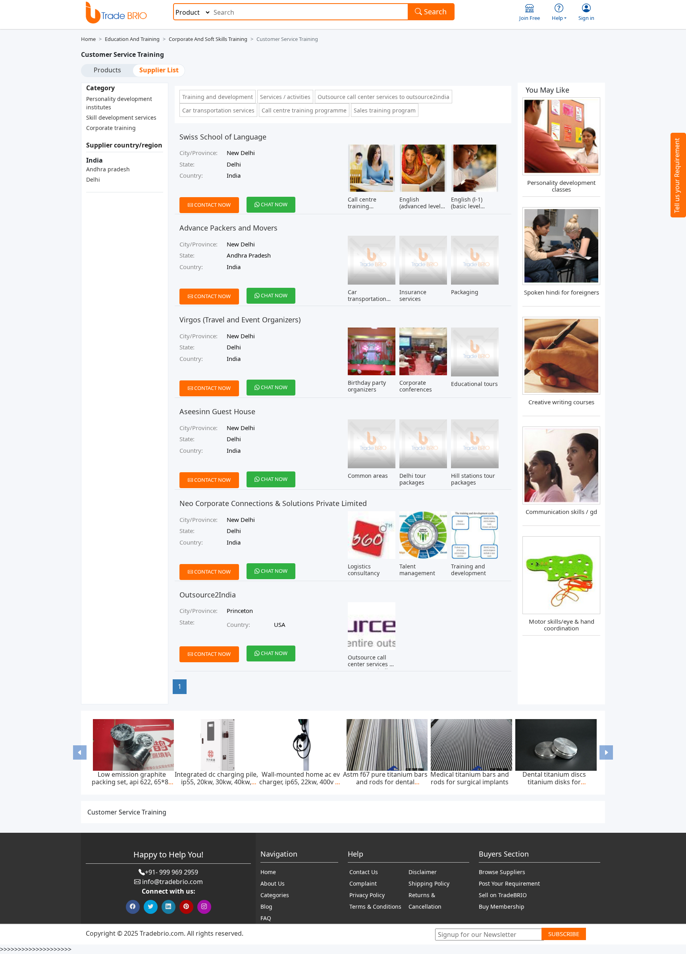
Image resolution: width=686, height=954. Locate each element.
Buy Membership (501, 906)
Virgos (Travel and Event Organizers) (240, 319)
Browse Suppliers (502, 872)
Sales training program (385, 110)
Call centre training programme (304, 110)
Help (557, 17)
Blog (266, 906)
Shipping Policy (429, 883)
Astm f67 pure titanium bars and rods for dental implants (385, 782)
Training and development (217, 97)
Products (107, 70)
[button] (79, 752)
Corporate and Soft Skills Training (208, 39)
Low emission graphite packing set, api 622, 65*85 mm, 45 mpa (132, 782)
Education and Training (132, 39)
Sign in (586, 17)
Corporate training (111, 128)
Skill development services (121, 117)
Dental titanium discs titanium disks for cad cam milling (554, 782)
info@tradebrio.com (172, 881)
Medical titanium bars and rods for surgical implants (469, 778)
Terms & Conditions (375, 906)
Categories (274, 895)
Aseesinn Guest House (217, 411)
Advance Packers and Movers (228, 228)
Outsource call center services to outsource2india (383, 97)
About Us (272, 883)
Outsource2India (207, 594)
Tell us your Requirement (677, 175)
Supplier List (159, 70)
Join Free (529, 17)
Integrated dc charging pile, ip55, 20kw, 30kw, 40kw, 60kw (216, 782)
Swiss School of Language (222, 137)
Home (88, 39)
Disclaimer (423, 872)
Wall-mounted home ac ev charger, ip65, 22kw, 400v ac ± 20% (300, 782)
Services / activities (285, 97)
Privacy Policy (367, 895)
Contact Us (363, 872)
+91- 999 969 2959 (171, 872)
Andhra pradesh (108, 169)
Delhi (93, 179)
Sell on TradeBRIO (503, 895)
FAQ (265, 918)
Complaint (363, 883)
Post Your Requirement (509, 883)
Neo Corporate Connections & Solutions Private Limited (273, 503)
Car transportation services (218, 110)
